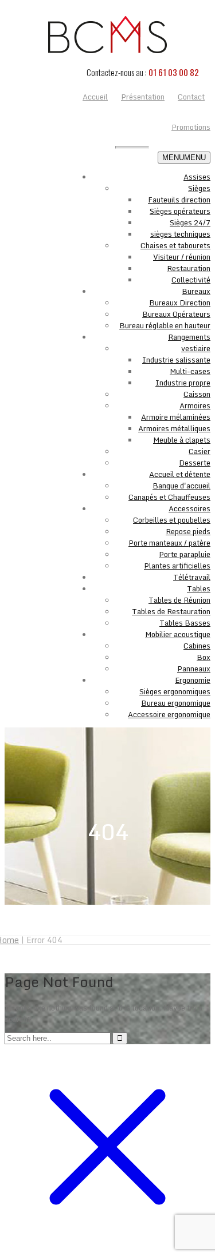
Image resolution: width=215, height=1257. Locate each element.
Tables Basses (184, 622)
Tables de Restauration (171, 611)
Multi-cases (190, 371)
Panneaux (193, 668)
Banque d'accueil (181, 485)
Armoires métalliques (174, 428)
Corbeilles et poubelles (171, 520)
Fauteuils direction (179, 199)
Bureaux (196, 291)
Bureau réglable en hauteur (164, 325)
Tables (198, 588)
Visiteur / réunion (181, 256)
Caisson (196, 394)
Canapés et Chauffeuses (169, 497)
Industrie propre (182, 382)
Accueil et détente (179, 474)
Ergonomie (192, 680)
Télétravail (191, 577)
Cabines (196, 645)
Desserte (194, 462)
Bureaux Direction (179, 302)
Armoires (194, 405)
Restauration (188, 268)
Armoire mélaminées (175, 417)
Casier (199, 451)
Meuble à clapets (181, 439)
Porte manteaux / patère (169, 542)
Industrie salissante (176, 359)
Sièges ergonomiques (174, 691)
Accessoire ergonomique (169, 714)
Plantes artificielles (177, 565)
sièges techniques (180, 234)
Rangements (189, 337)
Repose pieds (188, 531)
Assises (196, 176)
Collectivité (190, 279)
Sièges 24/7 (190, 222)
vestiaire (195, 348)
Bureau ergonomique (175, 703)
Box (203, 657)
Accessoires (189, 508)
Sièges (199, 188)
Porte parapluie (184, 554)
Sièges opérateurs (180, 211)
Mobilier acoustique (177, 634)
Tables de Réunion (179, 600)
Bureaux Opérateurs (176, 314)
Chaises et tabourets (175, 245)
